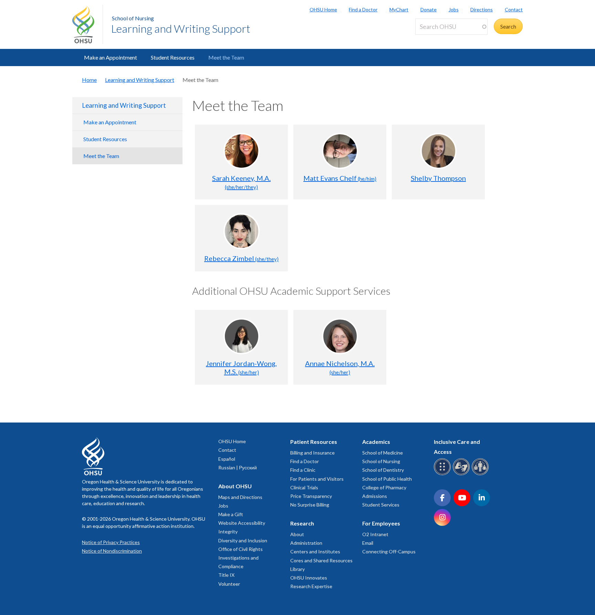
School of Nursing (133, 18)
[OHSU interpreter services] (481, 474)
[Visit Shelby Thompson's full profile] (438, 151)
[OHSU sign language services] (462, 474)
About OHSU (235, 486)
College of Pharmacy (384, 487)
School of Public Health (387, 479)
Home (89, 79)
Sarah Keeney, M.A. (241, 182)
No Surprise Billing (309, 505)
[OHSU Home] (87, 24)
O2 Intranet (375, 534)
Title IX (226, 575)
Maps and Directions (240, 497)
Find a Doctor (363, 9)
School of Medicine (382, 453)
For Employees (381, 523)
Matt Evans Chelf (339, 178)
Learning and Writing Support (180, 28)
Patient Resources (313, 441)
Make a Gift (230, 514)
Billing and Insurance (312, 453)
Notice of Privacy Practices (111, 542)
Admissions (374, 496)
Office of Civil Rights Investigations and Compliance (240, 557)
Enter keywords (436, 38)
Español (226, 459)
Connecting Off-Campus (389, 551)
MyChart (398, 9)
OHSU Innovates (308, 578)
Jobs (454, 9)
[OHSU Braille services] (443, 474)
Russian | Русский (237, 467)
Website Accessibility (241, 523)
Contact (514, 9)
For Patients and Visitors (317, 479)
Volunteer (229, 584)
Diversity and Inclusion (242, 540)
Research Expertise (311, 586)
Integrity (228, 531)
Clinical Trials (304, 487)
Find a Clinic (302, 470)
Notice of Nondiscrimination (112, 551)
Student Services (380, 505)
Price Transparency (311, 496)
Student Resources (173, 57)
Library (297, 569)
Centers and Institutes (315, 551)
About (297, 534)
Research (302, 523)
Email (367, 543)
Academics (376, 441)
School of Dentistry (383, 470)
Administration (306, 543)
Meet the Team (226, 57)
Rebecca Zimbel (241, 258)
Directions (481, 9)
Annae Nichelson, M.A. (340, 367)
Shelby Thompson (438, 178)
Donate (428, 9)
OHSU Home (323, 9)
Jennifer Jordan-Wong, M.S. (241, 367)
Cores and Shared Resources (321, 560)
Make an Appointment (110, 57)
